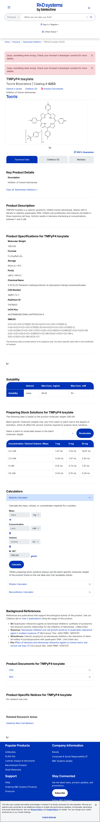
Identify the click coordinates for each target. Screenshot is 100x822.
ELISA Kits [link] (10, 756)
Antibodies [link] (10, 752)
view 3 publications (31, 618)
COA (11, 670)
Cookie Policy (52, 810)
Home (7, 42)
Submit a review (14, 88)
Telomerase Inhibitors (32, 42)
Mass (11, 511)
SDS (11, 677)
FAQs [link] (7, 782)
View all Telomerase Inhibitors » (21, 189)
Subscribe (60, 793)
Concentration (16, 524)
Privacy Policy (37, 810)
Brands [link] (55, 752)
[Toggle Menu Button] (9, 7)
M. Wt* (12, 551)
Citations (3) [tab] (53, 159)
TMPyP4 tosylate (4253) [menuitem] (54, 42)
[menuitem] (7, 41)
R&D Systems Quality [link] (62, 761)
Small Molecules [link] (13, 769)
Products (16, 42)
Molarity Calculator (18, 497)
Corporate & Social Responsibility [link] (68, 756)
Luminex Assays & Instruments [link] (20, 760)
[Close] (92, 55)
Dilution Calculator (18, 584)
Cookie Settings (49, 817)
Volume (13, 537)
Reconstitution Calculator (21, 592)
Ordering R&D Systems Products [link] (21, 787)
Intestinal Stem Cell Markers (19, 723)
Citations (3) (31, 88)
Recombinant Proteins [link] (16, 765)
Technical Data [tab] (22, 159)
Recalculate (85, 433)
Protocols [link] (10, 791)
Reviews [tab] (81, 159)
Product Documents (53, 88)
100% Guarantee (85, 152)
